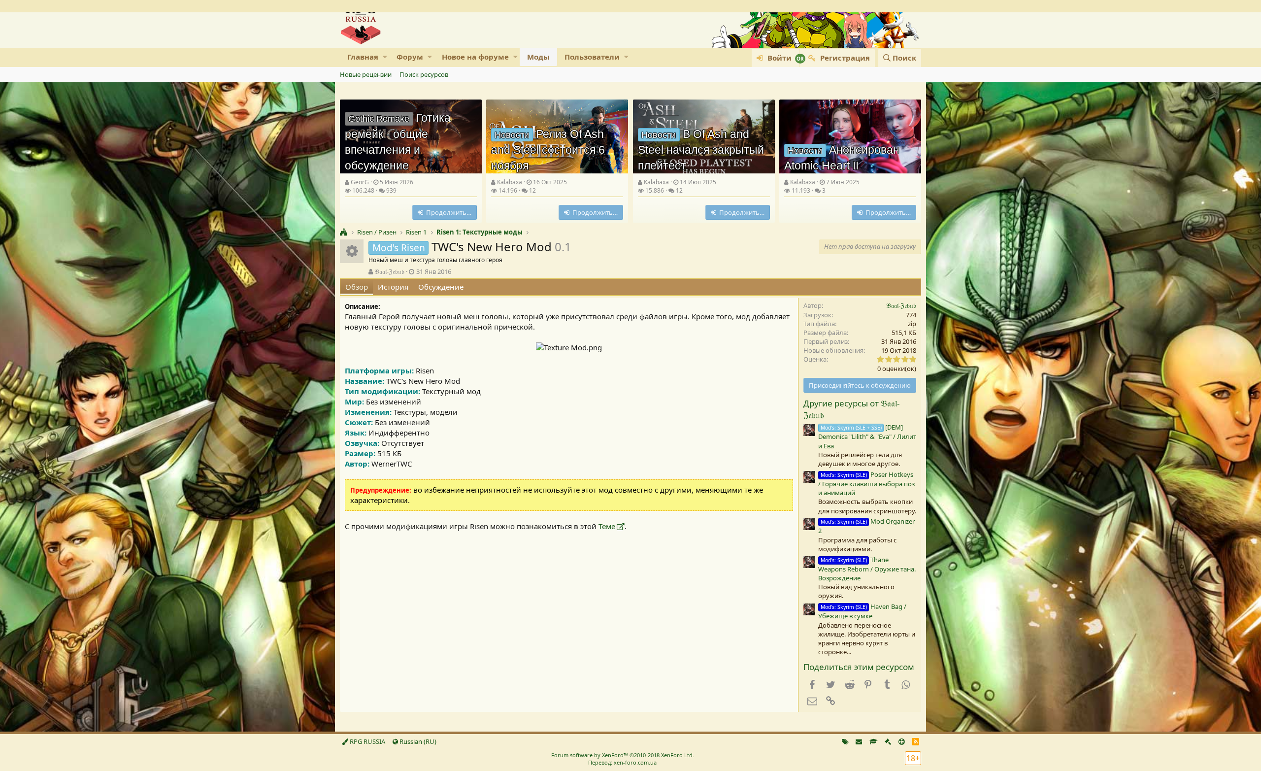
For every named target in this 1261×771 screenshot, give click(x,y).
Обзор (356, 287)
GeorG (360, 182)
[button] (385, 57)
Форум (410, 57)
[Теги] (845, 741)
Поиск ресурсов (423, 74)
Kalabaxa (509, 182)
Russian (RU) (417, 741)
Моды (538, 57)
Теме (606, 526)
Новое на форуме (475, 57)
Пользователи (592, 57)
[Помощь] (901, 741)
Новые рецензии (366, 74)
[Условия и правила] (873, 741)
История (393, 287)
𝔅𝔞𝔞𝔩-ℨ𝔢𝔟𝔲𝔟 (389, 271)
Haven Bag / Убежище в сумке (862, 611)
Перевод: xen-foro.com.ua (622, 762)
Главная (362, 57)
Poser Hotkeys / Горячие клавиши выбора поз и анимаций (866, 483)
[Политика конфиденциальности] (888, 741)
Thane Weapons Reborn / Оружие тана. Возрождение (867, 568)
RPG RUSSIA (366, 741)
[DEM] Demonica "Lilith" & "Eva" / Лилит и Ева (867, 436)
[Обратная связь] (859, 741)
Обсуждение (441, 287)
